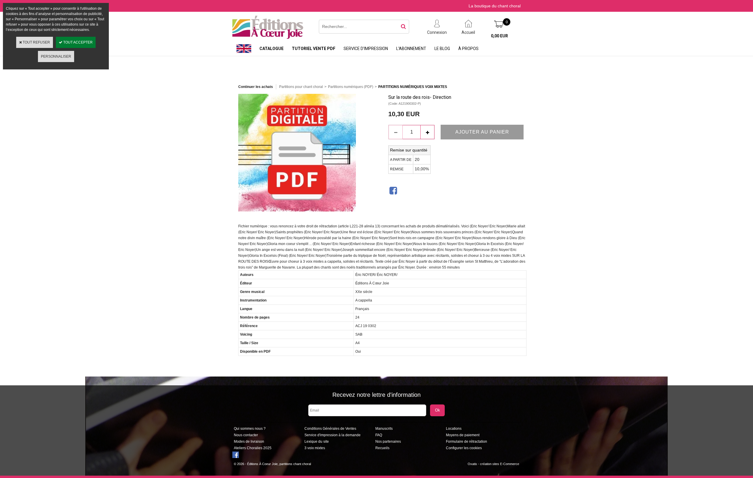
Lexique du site (316, 441)
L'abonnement (411, 48)
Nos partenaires (388, 441)
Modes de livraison (249, 441)
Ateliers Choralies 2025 (252, 448)
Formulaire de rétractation (466, 441)
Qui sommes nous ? (250, 429)
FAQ (378, 435)
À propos (468, 48)
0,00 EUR (499, 36)
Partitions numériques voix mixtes (412, 87)
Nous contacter (246, 435)
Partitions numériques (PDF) (350, 87)
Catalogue (271, 48)
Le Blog (442, 48)
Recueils (382, 448)
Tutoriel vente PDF (313, 48)
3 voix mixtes (314, 448)
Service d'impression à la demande (332, 435)
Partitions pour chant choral (301, 87)
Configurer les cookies (464, 448)
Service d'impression (366, 48)
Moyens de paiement (462, 435)
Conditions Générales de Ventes (330, 429)
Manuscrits (384, 429)
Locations (454, 429)
